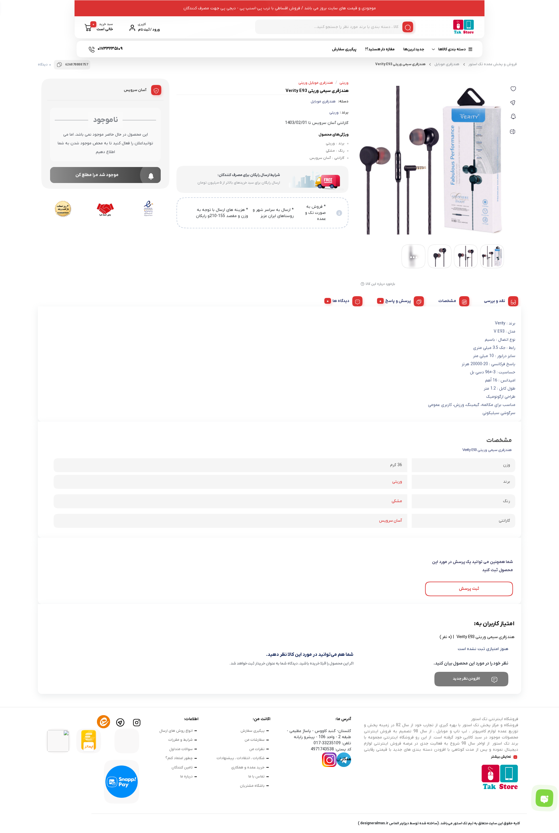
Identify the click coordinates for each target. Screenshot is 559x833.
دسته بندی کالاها (452, 49)
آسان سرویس (390, 520)
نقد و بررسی (494, 301)
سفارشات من (255, 739)
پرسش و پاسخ (398, 301)
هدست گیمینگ (273, 69)
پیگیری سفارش (344, 49)
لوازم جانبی (175, 70)
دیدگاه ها (340, 301)
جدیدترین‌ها (413, 49)
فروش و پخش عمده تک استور (492, 64)
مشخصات (447, 301)
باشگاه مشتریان (252, 785)
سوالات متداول (181, 749)
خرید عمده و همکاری (248, 767)
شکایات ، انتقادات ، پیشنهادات (241, 758)
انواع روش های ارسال (176, 730)
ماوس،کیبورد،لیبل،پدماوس (365, 70)
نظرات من (257, 749)
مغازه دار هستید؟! (380, 49)
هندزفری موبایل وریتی (315, 82)
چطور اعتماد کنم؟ (179, 758)
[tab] (499, 300)
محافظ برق (129, 69)
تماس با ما (256, 776)
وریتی (334, 112)
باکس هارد (93, 69)
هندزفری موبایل (323, 101)
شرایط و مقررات (180, 739)
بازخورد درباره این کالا (380, 284)
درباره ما (186, 776)
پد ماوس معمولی (327, 69)
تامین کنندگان (182, 767)
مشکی (397, 501)
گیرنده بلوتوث (232, 69)
